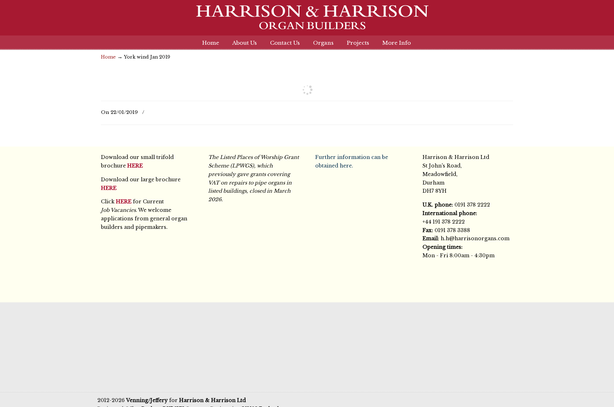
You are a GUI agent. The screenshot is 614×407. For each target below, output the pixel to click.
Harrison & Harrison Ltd (307, 21)
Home (108, 57)
